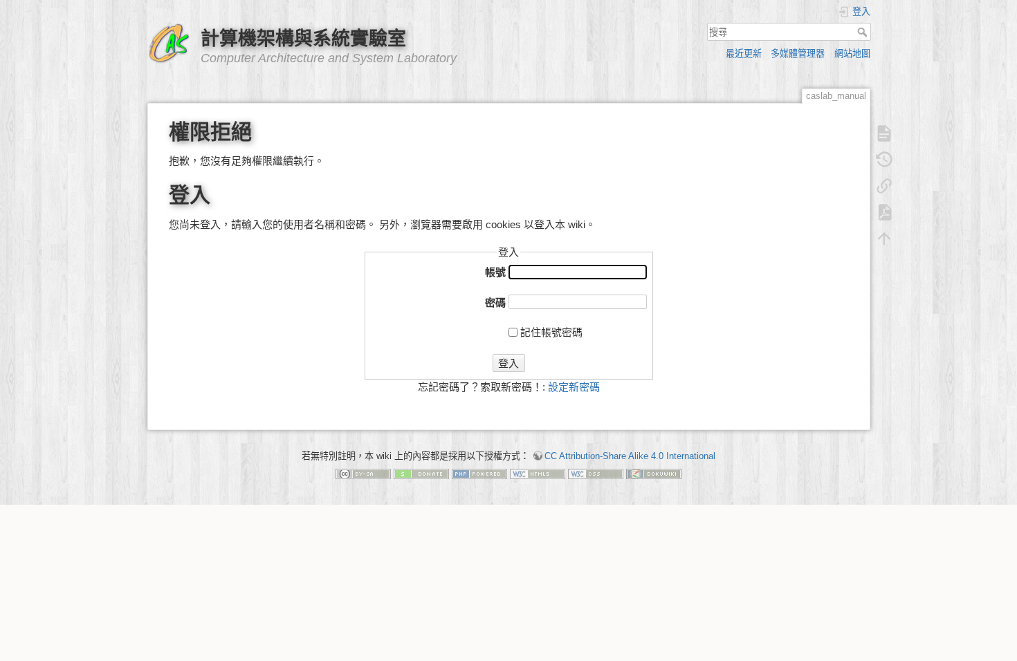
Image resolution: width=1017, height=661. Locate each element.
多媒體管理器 (798, 53)
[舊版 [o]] (884, 160)
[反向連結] (884, 186)
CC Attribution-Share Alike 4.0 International (629, 456)
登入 (508, 363)
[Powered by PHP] (479, 473)
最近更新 (744, 53)
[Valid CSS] (595, 473)
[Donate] (421, 473)
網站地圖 (852, 53)
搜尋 (863, 32)
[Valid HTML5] (537, 473)
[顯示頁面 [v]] (884, 133)
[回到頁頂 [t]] (884, 238)
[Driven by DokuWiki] (653, 473)
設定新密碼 (574, 387)
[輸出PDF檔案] (884, 212)
